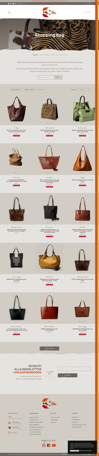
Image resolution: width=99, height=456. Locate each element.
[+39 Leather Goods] (49, 12)
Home (41, 54)
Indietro (35, 54)
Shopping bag (63, 54)
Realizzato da (86, 454)
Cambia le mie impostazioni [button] (86, 450)
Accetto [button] (72, 450)
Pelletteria (47, 54)
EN (86, 3)
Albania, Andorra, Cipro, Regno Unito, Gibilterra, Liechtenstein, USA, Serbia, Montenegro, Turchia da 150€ (49, 1)
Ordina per (74, 89)
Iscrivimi (68, 375)
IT (84, 3)
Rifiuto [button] (77, 450)
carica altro (49, 348)
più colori (16, 135)
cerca (58, 77)
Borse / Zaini (54, 54)
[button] (15, 222)
